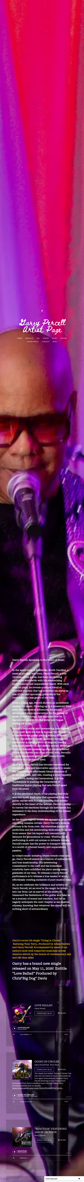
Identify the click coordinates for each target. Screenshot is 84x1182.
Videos (46, 338)
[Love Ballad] (22, 1013)
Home (19, 338)
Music (54, 338)
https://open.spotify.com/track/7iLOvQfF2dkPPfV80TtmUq (37, 1088)
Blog (55, 341)
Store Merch (33, 341)
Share (63, 1013)
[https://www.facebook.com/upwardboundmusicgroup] (42, 311)
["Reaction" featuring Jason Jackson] (22, 1137)
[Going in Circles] (22, 1070)
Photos (63, 338)
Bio (38, 338)
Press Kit (29, 338)
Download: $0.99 (44, 1013)
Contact (45, 341)
